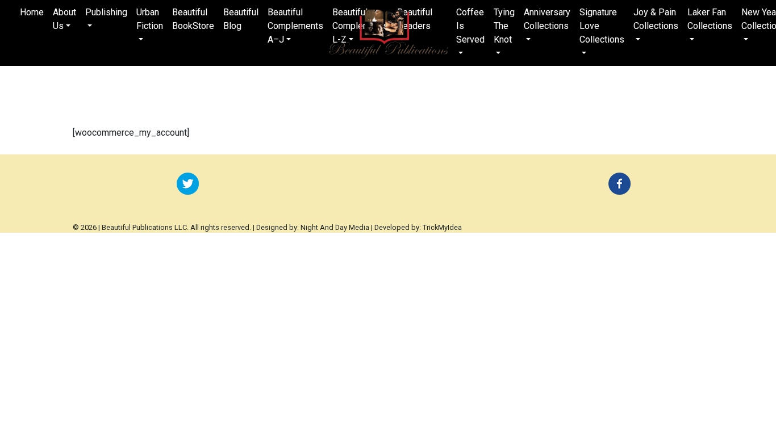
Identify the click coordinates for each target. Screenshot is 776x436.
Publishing (106, 12)
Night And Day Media (335, 227)
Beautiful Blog (240, 19)
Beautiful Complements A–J (295, 26)
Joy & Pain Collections (655, 19)
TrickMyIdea (442, 227)
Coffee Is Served (470, 26)
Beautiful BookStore (193, 19)
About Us (64, 19)
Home (32, 12)
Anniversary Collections (547, 19)
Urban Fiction (149, 19)
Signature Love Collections (601, 26)
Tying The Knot (504, 26)
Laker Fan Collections (709, 19)
